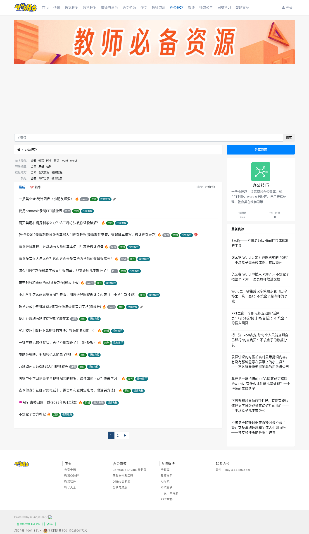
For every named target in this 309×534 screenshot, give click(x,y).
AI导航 (165, 481)
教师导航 (167, 475)
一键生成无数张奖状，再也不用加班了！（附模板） (58, 343)
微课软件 (70, 481)
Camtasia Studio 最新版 (130, 469)
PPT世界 (167, 499)
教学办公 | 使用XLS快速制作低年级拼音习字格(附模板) (60, 307)
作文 (143, 7)
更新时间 (210, 187)
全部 (33, 160)
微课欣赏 (57, 178)
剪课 (56, 160)
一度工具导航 (169, 493)
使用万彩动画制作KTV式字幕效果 (44, 319)
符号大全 (70, 487)
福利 (49, 166)
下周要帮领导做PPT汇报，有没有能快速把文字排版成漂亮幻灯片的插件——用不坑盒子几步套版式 (260, 406)
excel (73, 160)
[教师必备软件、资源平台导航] (154, 42)
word (65, 160)
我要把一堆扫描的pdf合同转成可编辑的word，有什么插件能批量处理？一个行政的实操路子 (260, 384)
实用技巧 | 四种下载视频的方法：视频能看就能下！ (57, 331)
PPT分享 (43, 178)
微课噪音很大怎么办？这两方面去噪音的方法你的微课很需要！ (66, 259)
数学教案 (89, 7)
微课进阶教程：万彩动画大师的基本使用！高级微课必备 (61, 247)
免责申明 (70, 469)
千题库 (165, 469)
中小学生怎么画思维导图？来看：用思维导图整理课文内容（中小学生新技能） (78, 295)
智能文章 (242, 7)
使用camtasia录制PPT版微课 (40, 211)
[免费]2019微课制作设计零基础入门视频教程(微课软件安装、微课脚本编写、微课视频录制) (88, 235)
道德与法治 (109, 7)
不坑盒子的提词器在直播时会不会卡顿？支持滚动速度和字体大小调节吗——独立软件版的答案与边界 (258, 427)
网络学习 (224, 7)
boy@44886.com (237, 469)
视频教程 (57, 172)
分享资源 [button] (260, 150)
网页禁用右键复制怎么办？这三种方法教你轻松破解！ (59, 223)
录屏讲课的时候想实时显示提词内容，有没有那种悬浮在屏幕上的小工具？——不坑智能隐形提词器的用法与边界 (260, 362)
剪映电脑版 (120, 487)
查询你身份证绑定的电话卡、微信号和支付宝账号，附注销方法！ (68, 390)
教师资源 (158, 7)
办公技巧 (176, 7)
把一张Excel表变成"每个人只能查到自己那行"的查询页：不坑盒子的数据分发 (259, 340)
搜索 (289, 138)
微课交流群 (71, 475)
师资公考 (206, 7)
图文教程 (43, 172)
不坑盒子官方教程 (32, 414)
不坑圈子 (167, 487)
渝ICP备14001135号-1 (28, 530)
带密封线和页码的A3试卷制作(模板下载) (49, 283)
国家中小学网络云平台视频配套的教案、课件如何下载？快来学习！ (70, 379)
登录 (288, 7)
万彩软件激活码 (123, 475)
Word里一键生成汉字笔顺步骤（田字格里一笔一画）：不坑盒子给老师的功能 (259, 296)
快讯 (56, 7)
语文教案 (71, 7)
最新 (22, 187)
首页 (45, 7)
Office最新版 (122, 481)
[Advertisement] (154, 100)
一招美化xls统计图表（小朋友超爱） (46, 199)
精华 (37, 187)
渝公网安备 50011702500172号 (67, 530)
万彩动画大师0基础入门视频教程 (43, 367)
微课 (41, 160)
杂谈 (191, 7)
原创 (41, 166)
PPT (49, 160)
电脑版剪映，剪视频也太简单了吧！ (46, 355)
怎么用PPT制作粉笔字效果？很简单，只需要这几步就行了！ (64, 271)
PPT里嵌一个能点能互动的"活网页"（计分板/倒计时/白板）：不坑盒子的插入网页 (259, 318)
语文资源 (129, 7)
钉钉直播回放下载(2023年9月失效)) (50, 402)
